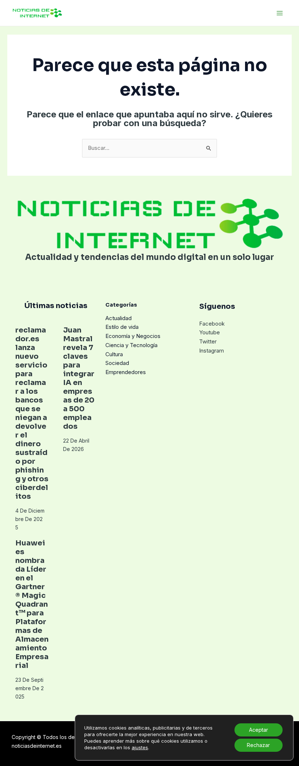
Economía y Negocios (132, 336)
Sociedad (117, 362)
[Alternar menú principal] (280, 13)
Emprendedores (125, 372)
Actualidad (118, 318)
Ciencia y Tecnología (131, 345)
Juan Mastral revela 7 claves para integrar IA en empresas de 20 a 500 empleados (78, 378)
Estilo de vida (122, 326)
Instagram (211, 350)
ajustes (140, 747)
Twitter (208, 341)
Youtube (209, 332)
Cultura (114, 354)
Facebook (212, 323)
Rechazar (258, 745)
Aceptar (258, 730)
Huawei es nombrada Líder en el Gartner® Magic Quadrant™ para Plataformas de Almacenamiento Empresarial (31, 604)
